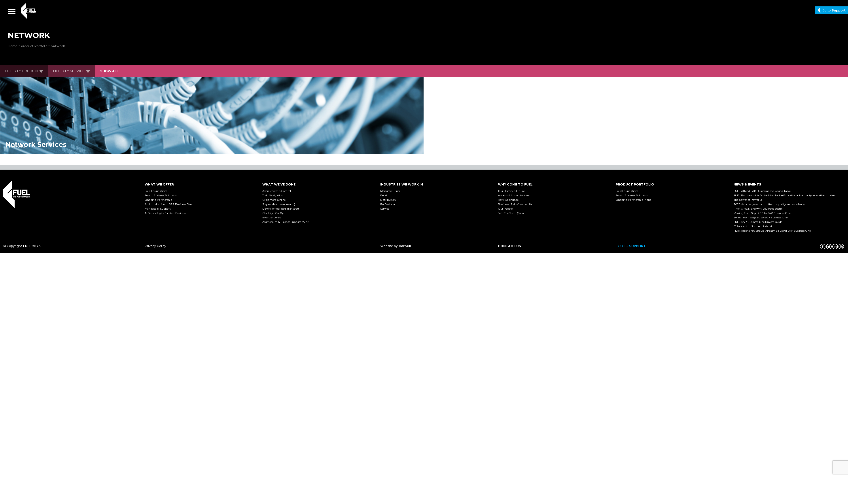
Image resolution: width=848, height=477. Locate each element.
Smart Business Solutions (161, 195)
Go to (834, 10)
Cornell (405, 246)
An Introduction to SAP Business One (168, 204)
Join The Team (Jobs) (511, 213)
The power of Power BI (748, 199)
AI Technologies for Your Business (165, 213)
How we (508, 199)
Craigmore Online (274, 199)
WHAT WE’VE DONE (278, 184)
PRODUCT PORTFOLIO (635, 184)
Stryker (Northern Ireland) (278, 204)
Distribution (388, 199)
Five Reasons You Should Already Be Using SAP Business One (772, 230)
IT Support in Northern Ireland (753, 226)
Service (384, 208)
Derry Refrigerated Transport (280, 208)
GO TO (632, 246)
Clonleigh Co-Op (273, 213)
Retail (384, 195)
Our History (511, 191)
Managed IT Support (158, 208)
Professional (388, 204)
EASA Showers (271, 217)
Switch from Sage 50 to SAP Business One (760, 217)
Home (13, 46)
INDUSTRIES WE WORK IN (401, 184)
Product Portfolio (34, 46)
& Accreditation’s (514, 195)
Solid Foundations (156, 191)
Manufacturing (390, 191)
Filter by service (69, 71)
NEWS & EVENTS (747, 184)
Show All (109, 71)
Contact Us (509, 246)
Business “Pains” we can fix (515, 204)
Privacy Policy (155, 246)
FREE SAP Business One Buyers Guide (758, 221)
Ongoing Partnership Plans (633, 199)
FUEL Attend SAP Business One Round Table (762, 191)
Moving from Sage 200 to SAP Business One (762, 213)
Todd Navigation (272, 195)
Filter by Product (21, 71)
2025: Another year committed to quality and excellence (769, 204)
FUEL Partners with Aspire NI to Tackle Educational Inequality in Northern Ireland (785, 195)
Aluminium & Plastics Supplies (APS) (285, 221)
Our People (505, 208)
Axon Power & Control (276, 191)
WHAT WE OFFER (159, 184)
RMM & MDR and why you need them (758, 208)
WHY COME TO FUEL (515, 184)
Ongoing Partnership (158, 199)
